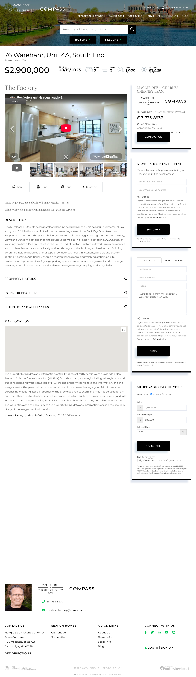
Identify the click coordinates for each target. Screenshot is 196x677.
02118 (61, 415)
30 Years (157, 394)
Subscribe (153, 229)
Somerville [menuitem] (135, 16)
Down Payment (144, 414)
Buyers (82, 40)
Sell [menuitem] (160, 16)
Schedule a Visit (174, 260)
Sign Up (183, 7)
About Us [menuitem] (104, 632)
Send (153, 351)
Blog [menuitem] (185, 16)
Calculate (153, 445)
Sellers (112, 40)
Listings (20, 415)
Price (139, 402)
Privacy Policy (159, 217)
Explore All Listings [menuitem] (90, 16)
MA (30, 415)
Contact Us (150, 7)
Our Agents (177, 133)
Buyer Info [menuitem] (104, 637)
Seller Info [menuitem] (104, 641)
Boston (50, 415)
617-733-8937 (150, 117)
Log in (169, 7)
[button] (132, 29)
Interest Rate (143, 427)
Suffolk (38, 415)
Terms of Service (143, 365)
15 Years (169, 394)
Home (8, 415)
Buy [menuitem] (149, 16)
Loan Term (142, 394)
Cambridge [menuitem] (115, 16)
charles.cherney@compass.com (67, 610)
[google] (98, 538)
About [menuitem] (172, 16)
